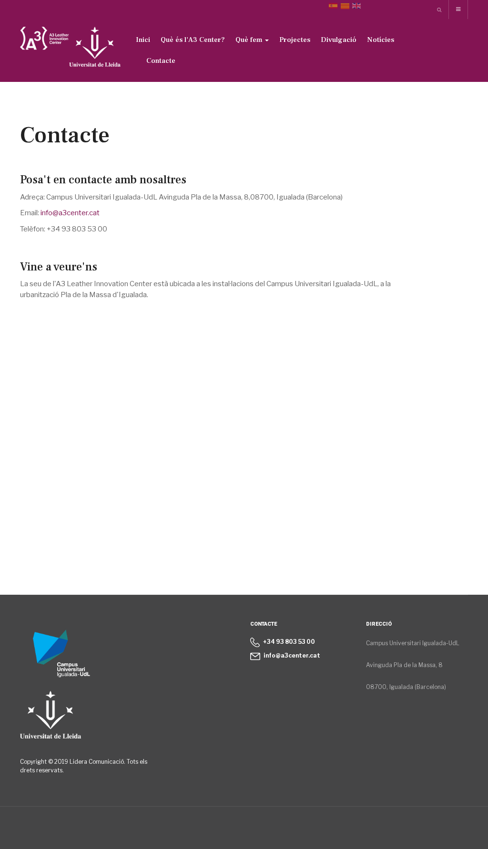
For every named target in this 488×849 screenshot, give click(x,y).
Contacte (160, 60)
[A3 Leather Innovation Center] (70, 49)
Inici (143, 39)
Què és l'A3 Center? (193, 39)
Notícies (380, 39)
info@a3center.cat (70, 213)
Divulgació (338, 39)
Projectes (294, 39)
